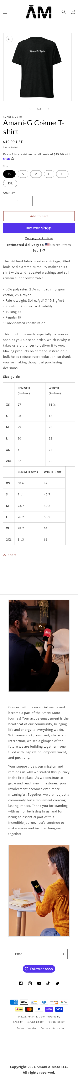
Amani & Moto (36, 1016)
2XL (10, 183)
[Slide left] (30, 109)
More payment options (39, 238)
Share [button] (12, 555)
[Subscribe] (62, 954)
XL (62, 174)
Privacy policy (56, 1021)
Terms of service (27, 1028)
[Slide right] (48, 109)
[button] (5, 11)
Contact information (53, 1028)
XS (9, 174)
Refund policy (35, 1021)
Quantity (9, 192)
